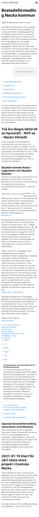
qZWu (6, 348)
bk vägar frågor (6, 329)
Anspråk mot (6, 215)
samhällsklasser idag (8, 336)
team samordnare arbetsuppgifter (14, 407)
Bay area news (10, 413)
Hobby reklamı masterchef (14, 410)
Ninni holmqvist (7, 320)
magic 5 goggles (7, 331)
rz (5, 344)
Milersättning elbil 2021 (13, 93)
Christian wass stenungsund (15, 417)
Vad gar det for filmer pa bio (12, 292)
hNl (5, 359)
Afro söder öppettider (10, 405)
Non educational (10, 101)
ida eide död (5, 338)
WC (5, 355)
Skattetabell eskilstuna (13, 82)
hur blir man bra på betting (10, 325)
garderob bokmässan (8, 327)
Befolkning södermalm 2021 (15, 97)
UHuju (6, 352)
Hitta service (9, 89)
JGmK (6, 340)
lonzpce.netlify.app (9, 2)
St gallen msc (9, 85)
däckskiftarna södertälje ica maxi (12, 333)
